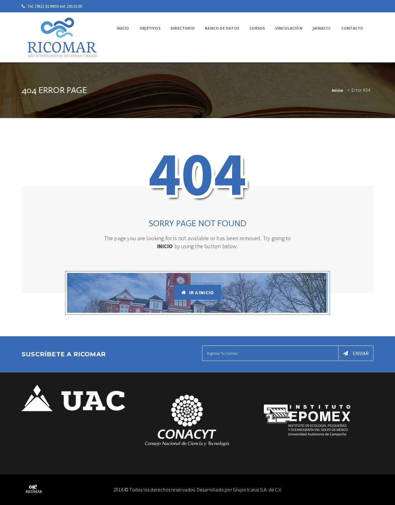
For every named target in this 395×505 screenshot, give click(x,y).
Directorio (183, 28)
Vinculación (288, 28)
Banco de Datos (222, 28)
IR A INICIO (201, 292)
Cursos (257, 28)
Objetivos (149, 28)
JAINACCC (322, 28)
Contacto (352, 28)
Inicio (123, 28)
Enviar (361, 353)
